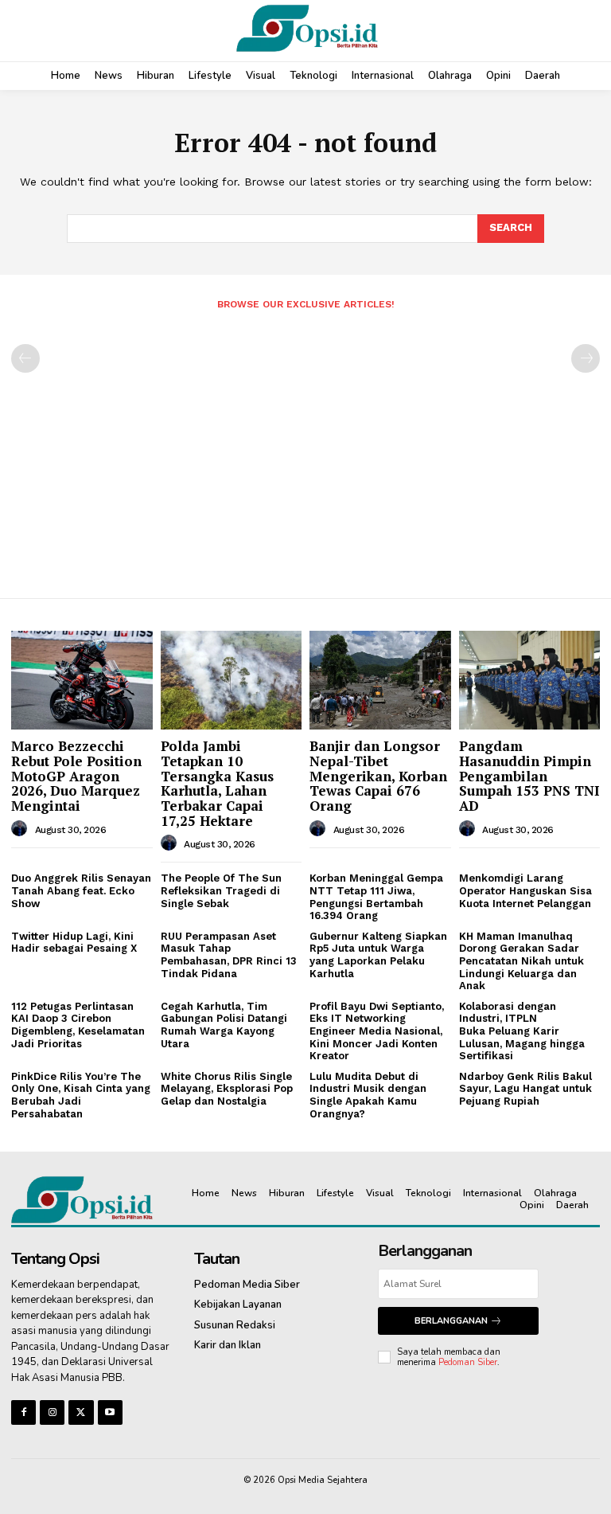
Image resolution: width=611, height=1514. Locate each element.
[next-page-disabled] (585, 358)
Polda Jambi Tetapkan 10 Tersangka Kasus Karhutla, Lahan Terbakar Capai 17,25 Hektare (217, 783)
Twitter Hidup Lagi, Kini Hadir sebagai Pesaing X (74, 942)
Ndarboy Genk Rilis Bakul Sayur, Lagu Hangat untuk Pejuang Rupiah (525, 1088)
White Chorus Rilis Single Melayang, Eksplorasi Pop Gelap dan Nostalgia (227, 1088)
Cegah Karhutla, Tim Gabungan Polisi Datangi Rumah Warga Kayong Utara (224, 1025)
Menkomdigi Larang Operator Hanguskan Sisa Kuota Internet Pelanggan (525, 890)
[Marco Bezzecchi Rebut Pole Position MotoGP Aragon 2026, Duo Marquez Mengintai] (82, 680)
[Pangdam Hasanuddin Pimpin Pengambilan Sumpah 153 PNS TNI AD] (530, 680)
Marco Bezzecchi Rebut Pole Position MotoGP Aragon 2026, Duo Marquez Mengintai (76, 776)
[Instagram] (52, 1412)
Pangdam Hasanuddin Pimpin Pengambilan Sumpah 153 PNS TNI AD (529, 776)
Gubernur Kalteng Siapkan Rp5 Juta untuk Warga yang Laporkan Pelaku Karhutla (378, 955)
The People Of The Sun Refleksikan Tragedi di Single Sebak (221, 890)
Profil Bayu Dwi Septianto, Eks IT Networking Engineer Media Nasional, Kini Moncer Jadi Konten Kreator (376, 1031)
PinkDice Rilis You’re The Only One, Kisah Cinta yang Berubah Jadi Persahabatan (80, 1095)
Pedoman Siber (467, 1362)
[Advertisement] (305, 447)
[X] (80, 1412)
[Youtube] (110, 1412)
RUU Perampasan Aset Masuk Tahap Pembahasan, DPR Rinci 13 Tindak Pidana (229, 955)
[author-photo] (21, 829)
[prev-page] (25, 358)
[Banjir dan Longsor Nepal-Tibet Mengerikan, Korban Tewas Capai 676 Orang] (380, 680)
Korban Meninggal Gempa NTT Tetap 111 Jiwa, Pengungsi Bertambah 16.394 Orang (376, 896)
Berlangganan (451, 1321)
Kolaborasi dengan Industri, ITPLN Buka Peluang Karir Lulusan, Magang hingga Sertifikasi (522, 1031)
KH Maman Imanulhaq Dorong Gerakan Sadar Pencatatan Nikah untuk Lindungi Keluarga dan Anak (521, 961)
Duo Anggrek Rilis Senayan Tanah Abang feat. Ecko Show (81, 890)
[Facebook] (23, 1412)
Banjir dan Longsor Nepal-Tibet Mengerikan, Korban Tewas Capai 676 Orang (378, 776)
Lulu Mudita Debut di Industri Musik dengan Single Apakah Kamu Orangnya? (367, 1095)
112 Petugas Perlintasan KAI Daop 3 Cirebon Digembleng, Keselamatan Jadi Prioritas (78, 1025)
